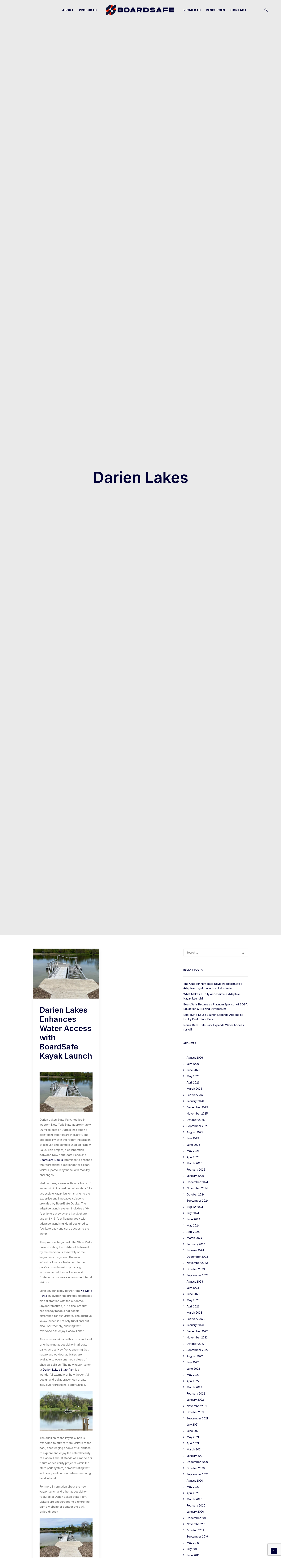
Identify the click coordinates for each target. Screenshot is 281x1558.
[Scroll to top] (274, 1550)
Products (88, 10)
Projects (192, 10)
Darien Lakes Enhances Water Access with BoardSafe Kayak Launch (66, 1033)
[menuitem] (67, 10)
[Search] (215, 952)
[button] (266, 10)
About (68, 10)
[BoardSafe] (140, 10)
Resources (215, 10)
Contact (238, 10)
